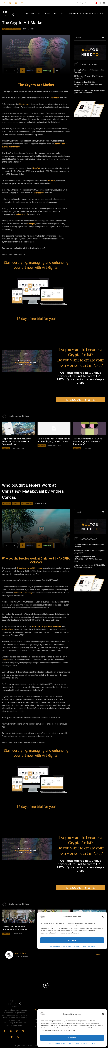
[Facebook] (4, 3)
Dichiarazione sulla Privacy (76, 1043)
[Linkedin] (16, 3)
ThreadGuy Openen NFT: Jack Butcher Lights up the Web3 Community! (87, 441)
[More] (57, 70)
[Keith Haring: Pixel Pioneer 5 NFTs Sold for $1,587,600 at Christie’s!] (54, 428)
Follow (98, 955)
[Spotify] (22, 3)
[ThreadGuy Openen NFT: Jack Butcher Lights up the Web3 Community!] (89, 428)
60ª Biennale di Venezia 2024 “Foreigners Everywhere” (89, 77)
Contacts (91, 1043)
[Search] (103, 38)
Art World (6, 448)
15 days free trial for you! (36, 319)
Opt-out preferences (57, 1043)
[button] (102, 1014)
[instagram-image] (13, 969)
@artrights (20, 953)
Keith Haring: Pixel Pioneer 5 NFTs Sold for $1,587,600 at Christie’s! (89, 91)
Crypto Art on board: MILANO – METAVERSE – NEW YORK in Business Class (88, 84)
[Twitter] (17, 1037)
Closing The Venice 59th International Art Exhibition (89, 71)
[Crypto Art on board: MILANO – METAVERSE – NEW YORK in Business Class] (18, 428)
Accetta (72, 1037)
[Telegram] (11, 1037)
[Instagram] (10, 3)
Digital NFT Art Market (11, 29)
